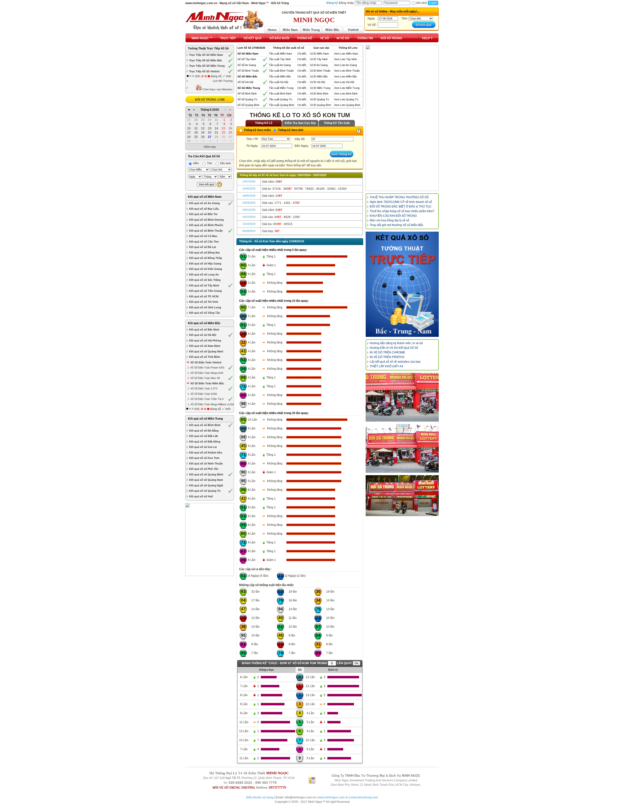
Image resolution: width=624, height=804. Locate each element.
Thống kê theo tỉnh (290, 130)
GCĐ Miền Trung (320, 87)
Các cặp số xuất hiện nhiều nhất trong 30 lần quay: (274, 413)
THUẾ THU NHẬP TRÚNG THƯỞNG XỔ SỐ (399, 197)
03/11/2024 (249, 216)
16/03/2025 (248, 202)
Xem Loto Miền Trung (347, 87)
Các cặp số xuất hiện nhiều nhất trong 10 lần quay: (274, 301)
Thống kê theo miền (257, 130)
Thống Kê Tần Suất (337, 123)
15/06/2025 (248, 188)
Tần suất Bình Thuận (281, 70)
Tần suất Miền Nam (280, 53)
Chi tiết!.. (302, 53)
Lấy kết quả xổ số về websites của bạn (395, 361)
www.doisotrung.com (364, 797)
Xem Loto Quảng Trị (346, 99)
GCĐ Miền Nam (319, 53)
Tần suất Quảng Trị (280, 99)
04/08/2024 (248, 230)
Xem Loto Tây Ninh (345, 59)
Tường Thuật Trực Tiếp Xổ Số (208, 48)
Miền (196, 163)
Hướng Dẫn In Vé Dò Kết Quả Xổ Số (394, 348)
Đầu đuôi (225, 163)
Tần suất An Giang (280, 65)
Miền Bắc (332, 30)
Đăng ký (332, 3)
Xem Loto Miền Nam (346, 53)
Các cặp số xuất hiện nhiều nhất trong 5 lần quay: (273, 250)
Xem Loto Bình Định (346, 93)
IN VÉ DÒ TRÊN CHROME (387, 352)
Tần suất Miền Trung (281, 87)
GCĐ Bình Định (319, 93)
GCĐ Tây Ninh (319, 59)
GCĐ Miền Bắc (319, 76)
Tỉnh (209, 163)
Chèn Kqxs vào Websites (217, 89)
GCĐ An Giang (319, 65)
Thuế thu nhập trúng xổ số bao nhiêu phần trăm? (402, 211)
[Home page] (224, 20)
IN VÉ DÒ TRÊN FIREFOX (387, 357)
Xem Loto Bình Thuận (347, 70)
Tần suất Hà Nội (278, 82)
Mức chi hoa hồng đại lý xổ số (389, 220)
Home (272, 30)
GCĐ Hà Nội (317, 82)
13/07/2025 (248, 181)
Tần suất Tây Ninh (280, 59)
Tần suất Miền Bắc (280, 76)
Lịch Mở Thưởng (223, 80)
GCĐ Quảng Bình (320, 105)
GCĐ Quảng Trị (319, 99)
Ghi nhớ (421, 3)
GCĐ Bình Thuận (320, 70)
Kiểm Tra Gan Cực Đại (300, 123)
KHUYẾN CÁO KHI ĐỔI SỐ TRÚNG (393, 216)
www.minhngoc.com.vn (333, 797)
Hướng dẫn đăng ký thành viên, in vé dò (396, 343)
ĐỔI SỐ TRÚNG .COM (209, 99)
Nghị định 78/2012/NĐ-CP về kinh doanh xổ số (401, 202)
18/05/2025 (248, 195)
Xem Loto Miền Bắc (345, 76)
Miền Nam (290, 30)
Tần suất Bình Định (280, 93)
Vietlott (353, 30)
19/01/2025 (248, 209)
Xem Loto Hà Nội (344, 82)
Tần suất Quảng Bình (281, 105)
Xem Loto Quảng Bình (347, 105)
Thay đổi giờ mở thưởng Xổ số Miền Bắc (396, 225)
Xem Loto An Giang (345, 65)
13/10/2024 (248, 223)
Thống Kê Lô (263, 123)
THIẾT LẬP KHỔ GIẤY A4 (386, 366)
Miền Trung (311, 30)
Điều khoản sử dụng (259, 797)
